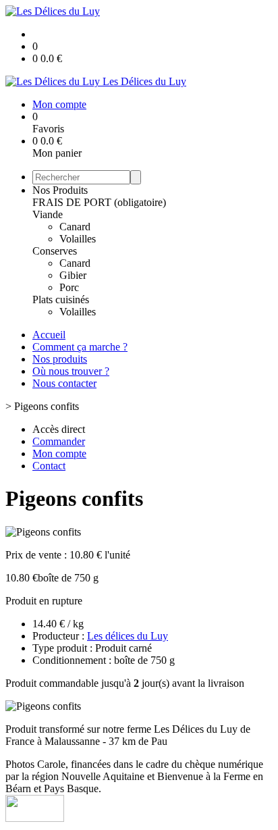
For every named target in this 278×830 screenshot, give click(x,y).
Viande (47, 214)
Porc (69, 287)
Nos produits (59, 359)
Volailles (77, 238)
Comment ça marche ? (80, 347)
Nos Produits (60, 190)
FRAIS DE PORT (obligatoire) (99, 202)
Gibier (72, 275)
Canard (74, 226)
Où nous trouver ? (70, 371)
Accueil (48, 334)
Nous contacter (64, 383)
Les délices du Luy (127, 636)
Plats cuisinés (60, 299)
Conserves (54, 251)
